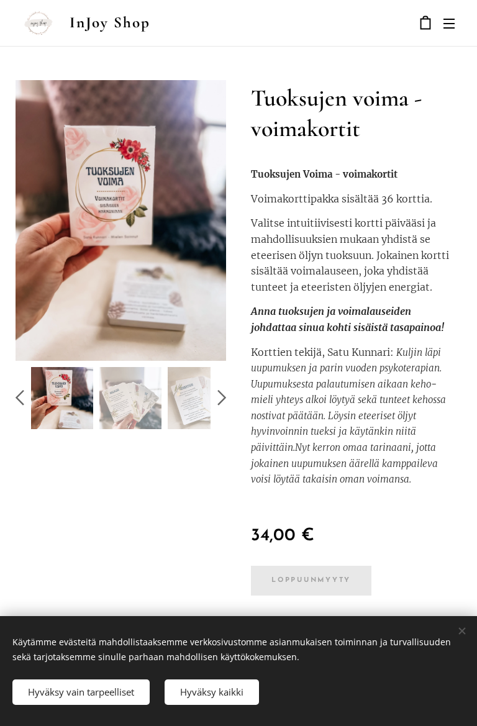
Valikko (449, 23)
